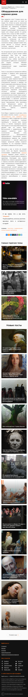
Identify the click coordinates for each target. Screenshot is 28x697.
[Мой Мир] (11, 235)
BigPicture (11, 7)
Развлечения (18, 228)
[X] (13, 235)
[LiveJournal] (15, 235)
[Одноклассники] (9, 235)
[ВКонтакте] (7, 235)
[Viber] (17, 235)
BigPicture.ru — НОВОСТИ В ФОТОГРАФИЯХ (12, 676)
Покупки (12, 8)
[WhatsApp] (19, 235)
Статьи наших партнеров (9, 230)
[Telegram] (21, 235)
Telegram (6, 216)
